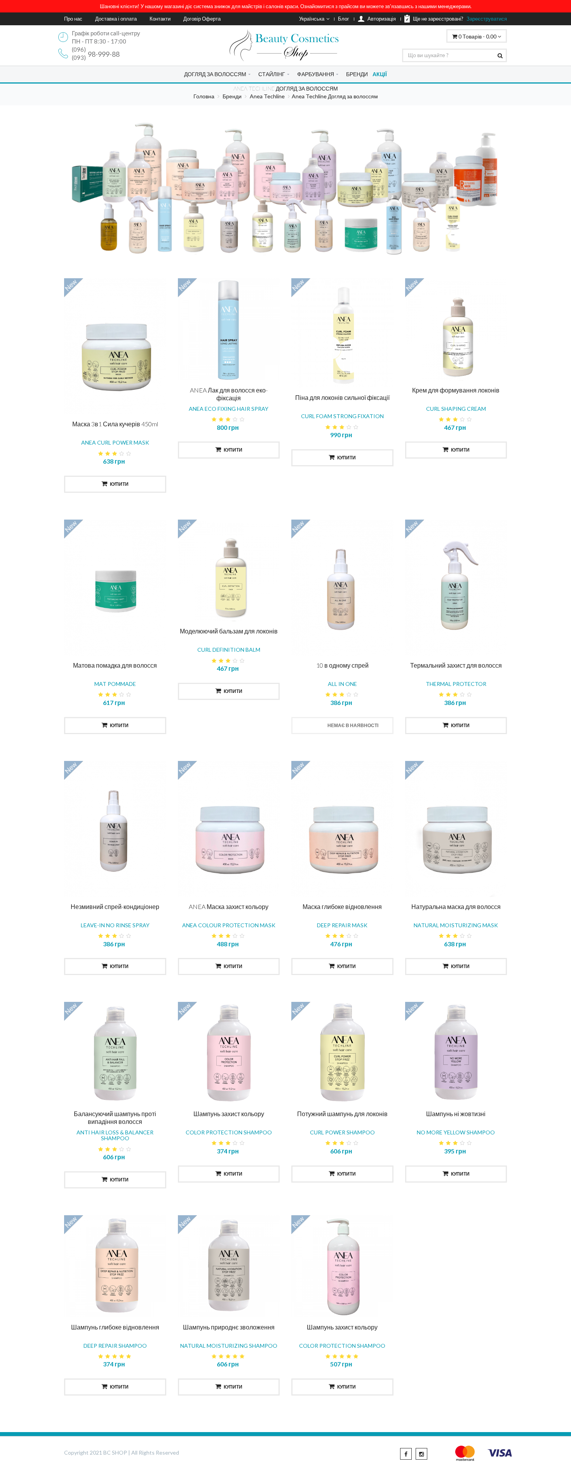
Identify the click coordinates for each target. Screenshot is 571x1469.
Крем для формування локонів (456, 390)
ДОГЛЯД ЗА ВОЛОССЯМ (215, 74)
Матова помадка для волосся (115, 665)
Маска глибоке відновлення (342, 906)
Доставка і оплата (116, 19)
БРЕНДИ (357, 74)
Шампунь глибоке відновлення (115, 1327)
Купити (119, 484)
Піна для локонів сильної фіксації (342, 397)
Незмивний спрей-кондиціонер (115, 906)
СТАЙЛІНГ (271, 74)
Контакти (160, 19)
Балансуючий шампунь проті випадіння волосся (115, 1117)
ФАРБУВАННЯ (315, 74)
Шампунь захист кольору (228, 1113)
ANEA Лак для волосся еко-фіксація (229, 393)
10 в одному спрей (342, 665)
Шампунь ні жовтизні (456, 1113)
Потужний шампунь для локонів (342, 1113)
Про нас (73, 19)
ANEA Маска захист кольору (228, 906)
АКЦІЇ (380, 74)
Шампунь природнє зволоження (229, 1327)
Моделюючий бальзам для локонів (229, 631)
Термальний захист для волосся (456, 665)
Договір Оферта (202, 19)
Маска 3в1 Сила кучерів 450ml (115, 423)
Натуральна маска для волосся (456, 906)
